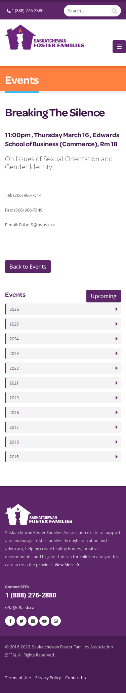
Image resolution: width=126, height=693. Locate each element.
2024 (14, 338)
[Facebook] (10, 621)
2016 (14, 442)
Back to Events (27, 266)
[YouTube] (44, 621)
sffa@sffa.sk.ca (19, 607)
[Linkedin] (33, 621)
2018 (14, 412)
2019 (14, 397)
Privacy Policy (48, 677)
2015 (14, 456)
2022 (14, 368)
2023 (14, 353)
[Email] (56, 621)
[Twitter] (21, 621)
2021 (14, 383)
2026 (14, 309)
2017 (14, 427)
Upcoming (104, 296)
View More (65, 564)
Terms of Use (18, 677)
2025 (14, 324)
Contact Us (75, 677)
